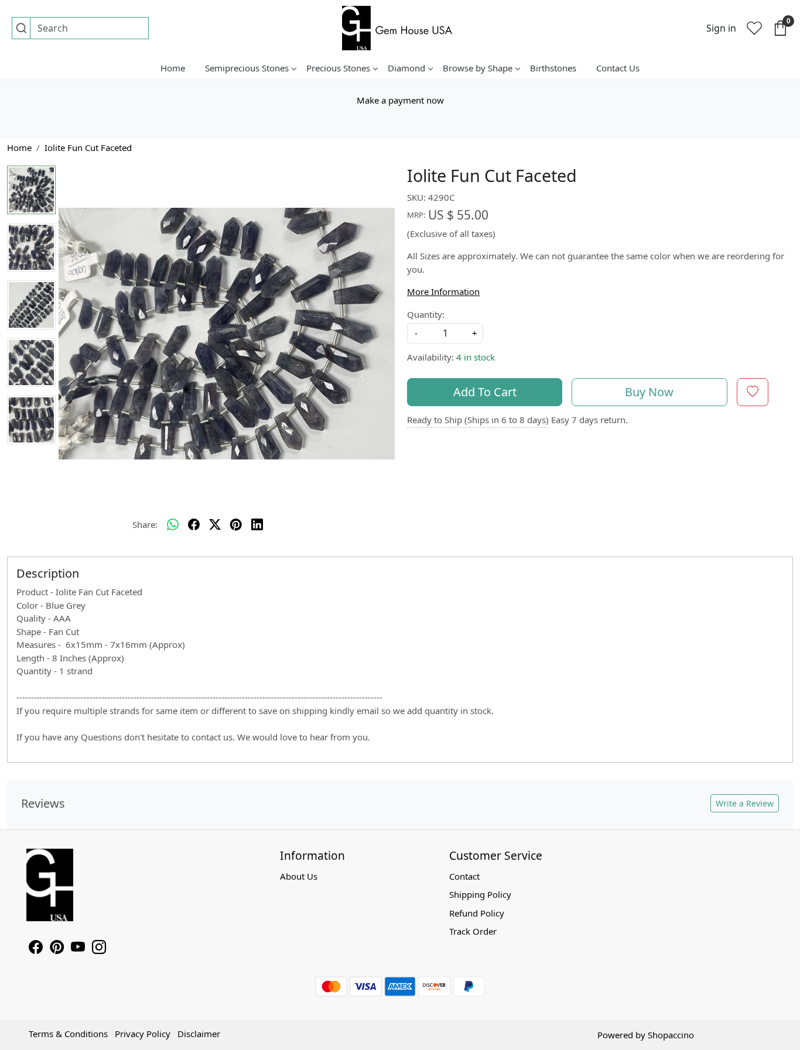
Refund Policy (476, 913)
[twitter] (214, 524)
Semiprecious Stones (247, 68)
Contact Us (618, 68)
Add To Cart (485, 392)
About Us (298, 876)
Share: (145, 524)
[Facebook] (35, 949)
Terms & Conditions (68, 1033)
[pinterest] (236, 524)
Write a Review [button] (745, 803)
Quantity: (426, 314)
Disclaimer (198, 1033)
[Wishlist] (754, 28)
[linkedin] (257, 524)
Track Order (473, 931)
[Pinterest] (56, 949)
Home (172, 68)
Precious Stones (338, 68)
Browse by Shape (477, 68)
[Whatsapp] (172, 524)
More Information (443, 291)
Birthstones (553, 68)
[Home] (400, 28)
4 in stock (475, 357)
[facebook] (193, 524)
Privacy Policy (142, 1033)
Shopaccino (671, 1035)
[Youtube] (78, 949)
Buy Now (649, 392)
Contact (464, 876)
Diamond (406, 68)
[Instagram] (99, 949)
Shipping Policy (480, 894)
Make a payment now (400, 100)
